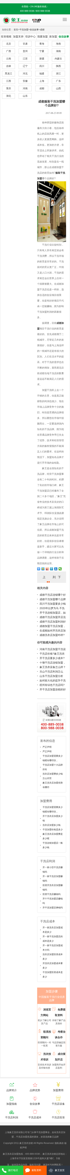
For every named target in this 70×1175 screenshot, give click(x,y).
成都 (42, 29)
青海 (41, 43)
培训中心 (30, 36)
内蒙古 (58, 58)
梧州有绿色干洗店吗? (52, 684)
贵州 (25, 51)
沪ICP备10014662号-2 (38, 1147)
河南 (25, 88)
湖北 (8, 95)
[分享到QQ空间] (43, 568)
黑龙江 (8, 73)
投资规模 (6, 36)
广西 (8, 51)
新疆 (41, 58)
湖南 (58, 51)
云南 (8, 58)
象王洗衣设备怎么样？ (53, 667)
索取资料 (36, 1170)
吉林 (8, 66)
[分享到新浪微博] (47, 568)
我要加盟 (42, 36)
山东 (25, 95)
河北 (25, 73)
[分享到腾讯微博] (51, 568)
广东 (58, 81)
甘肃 (25, 43)
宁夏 (41, 51)
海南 (58, 43)
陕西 (58, 66)
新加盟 (53, 36)
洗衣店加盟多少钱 (51, 825)
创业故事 (34, 29)
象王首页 (60, 1170)
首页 (16, 29)
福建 (41, 73)
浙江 (58, 73)
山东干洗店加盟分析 (51, 676)
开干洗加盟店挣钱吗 (53, 907)
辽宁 (25, 66)
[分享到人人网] (55, 568)
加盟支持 (18, 36)
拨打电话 (13, 1170)
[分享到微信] (60, 568)
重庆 (8, 88)
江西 (8, 81)
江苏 (25, 58)
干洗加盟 (23, 29)
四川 (41, 66)
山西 (58, 88)
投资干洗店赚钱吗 (51, 894)
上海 (41, 81)
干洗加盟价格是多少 (53, 829)
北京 (8, 43)
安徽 (25, 81)
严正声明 (47, 747)
